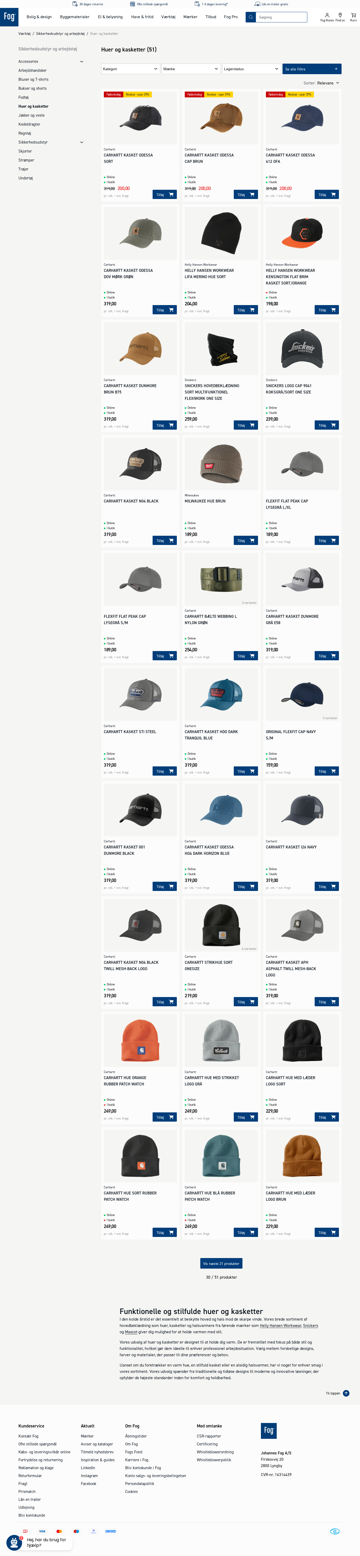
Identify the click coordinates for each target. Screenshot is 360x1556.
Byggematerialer (74, 16)
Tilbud (211, 16)
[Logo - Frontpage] (9, 17)
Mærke (169, 69)
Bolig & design (39, 16)
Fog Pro (231, 16)
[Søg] (251, 17)
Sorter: (309, 83)
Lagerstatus (234, 69)
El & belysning (110, 16)
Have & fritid (142, 16)
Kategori (110, 69)
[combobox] (281, 17)
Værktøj (168, 16)
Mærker (190, 16)
